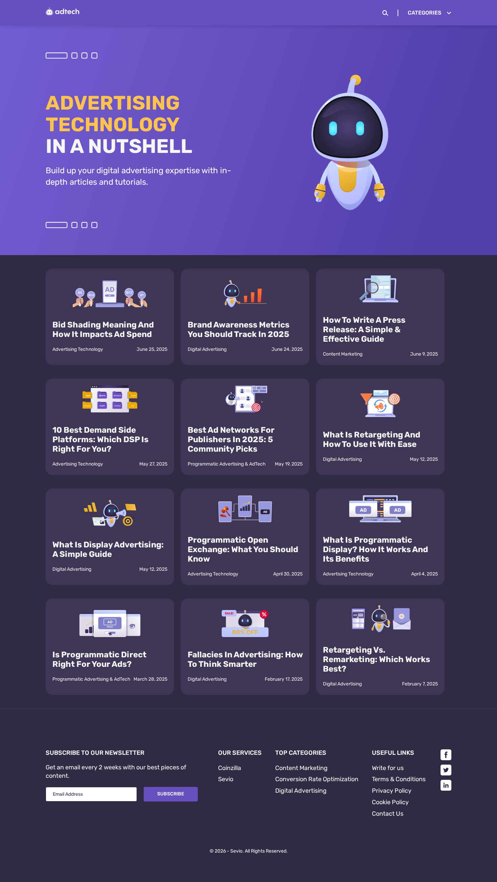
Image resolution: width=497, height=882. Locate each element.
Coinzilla (229, 768)
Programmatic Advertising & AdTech (227, 464)
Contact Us (387, 813)
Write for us (388, 768)
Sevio (225, 779)
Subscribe (170, 794)
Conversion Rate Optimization (316, 779)
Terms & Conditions (399, 779)
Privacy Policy (391, 790)
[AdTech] (62, 13)
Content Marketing (342, 354)
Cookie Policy (390, 802)
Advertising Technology (77, 349)
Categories (424, 12)
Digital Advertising (207, 349)
